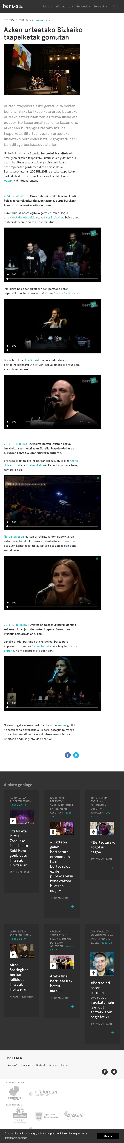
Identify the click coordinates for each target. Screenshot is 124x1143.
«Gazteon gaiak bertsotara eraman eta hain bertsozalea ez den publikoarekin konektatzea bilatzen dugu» (61, 866)
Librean (43, 1093)
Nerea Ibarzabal (14, 536)
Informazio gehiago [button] (16, 1138)
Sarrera (47, 6)
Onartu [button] (108, 1136)
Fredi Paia (31, 360)
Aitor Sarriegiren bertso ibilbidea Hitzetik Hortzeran (19, 977)
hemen (8, 180)
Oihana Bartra (62, 293)
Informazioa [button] (63, 6)
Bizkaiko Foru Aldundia (77, 1115)
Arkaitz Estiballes (52, 217)
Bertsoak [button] (82, 6)
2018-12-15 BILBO (15, 624)
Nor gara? (12, 1065)
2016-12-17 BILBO (15, 444)
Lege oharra (27, 1065)
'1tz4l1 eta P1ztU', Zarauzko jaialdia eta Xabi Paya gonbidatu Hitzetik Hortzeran (19, 848)
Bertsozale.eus (16, 1093)
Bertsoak (40, 1065)
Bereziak (53, 1065)
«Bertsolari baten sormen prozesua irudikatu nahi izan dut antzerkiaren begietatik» (102, 1000)
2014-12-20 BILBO (16, 196)
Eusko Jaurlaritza (19, 1115)
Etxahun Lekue (35, 465)
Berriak (65, 1065)
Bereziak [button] (99, 6)
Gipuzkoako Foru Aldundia (48, 1115)
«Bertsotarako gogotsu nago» (102, 847)
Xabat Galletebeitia (22, 217)
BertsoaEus (17, 5)
